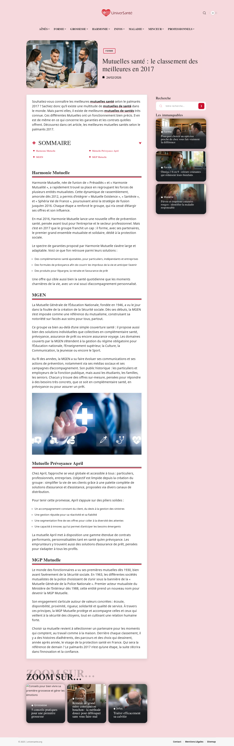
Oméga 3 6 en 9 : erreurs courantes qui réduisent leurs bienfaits (181, 173)
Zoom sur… (54, 676)
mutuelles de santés (119, 111)
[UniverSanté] (117, 13)
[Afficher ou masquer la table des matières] (106, 143)
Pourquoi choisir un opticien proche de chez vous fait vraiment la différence (180, 139)
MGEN (39, 157)
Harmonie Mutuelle (45, 150)
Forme (109, 50)
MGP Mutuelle (99, 157)
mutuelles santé (102, 101)
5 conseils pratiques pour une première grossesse (44, 713)
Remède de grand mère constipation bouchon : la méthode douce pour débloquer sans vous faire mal (86, 709)
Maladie (168, 197)
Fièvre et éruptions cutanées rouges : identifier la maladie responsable (177, 204)
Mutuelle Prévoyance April (105, 150)
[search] (204, 13)
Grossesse (40, 705)
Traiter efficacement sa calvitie (126, 715)
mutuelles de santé (117, 106)
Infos (119, 708)
